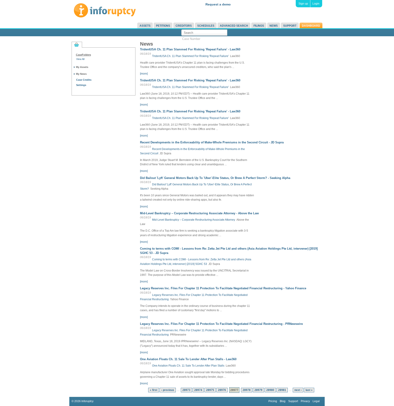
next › (298, 390)
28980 (270, 390)
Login (315, 3)
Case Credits (83, 79)
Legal (316, 401)
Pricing (272, 401)
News (274, 25)
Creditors (184, 25)
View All (80, 59)
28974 (198, 390)
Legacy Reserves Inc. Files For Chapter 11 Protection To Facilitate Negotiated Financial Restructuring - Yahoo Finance (223, 288)
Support (289, 25)
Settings (81, 85)
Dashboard (311, 25)
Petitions (163, 25)
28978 (247, 390)
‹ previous (167, 390)
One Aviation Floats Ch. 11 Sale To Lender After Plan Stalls (188, 365)
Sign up (303, 3)
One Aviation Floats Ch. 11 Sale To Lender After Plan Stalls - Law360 (188, 359)
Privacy (305, 401)
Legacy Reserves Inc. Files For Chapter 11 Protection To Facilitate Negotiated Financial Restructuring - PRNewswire (221, 324)
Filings (259, 25)
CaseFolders (83, 54)
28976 (222, 390)
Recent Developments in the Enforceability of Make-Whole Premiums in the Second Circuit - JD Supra (212, 142)
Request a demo (218, 4)
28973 (186, 390)
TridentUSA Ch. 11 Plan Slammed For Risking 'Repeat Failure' (190, 56)
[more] (144, 73)
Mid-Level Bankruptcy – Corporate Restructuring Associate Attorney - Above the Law (199, 213)
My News (81, 73)
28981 (282, 390)
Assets (145, 25)
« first (153, 390)
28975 (210, 390)
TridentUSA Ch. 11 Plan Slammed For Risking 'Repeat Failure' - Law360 (190, 49)
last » (309, 390)
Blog (282, 401)
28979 (258, 390)
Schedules (205, 25)
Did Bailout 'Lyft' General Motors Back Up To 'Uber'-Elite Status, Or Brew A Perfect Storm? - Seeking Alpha (215, 178)
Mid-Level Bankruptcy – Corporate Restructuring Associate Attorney (193, 219)
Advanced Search (234, 25)
